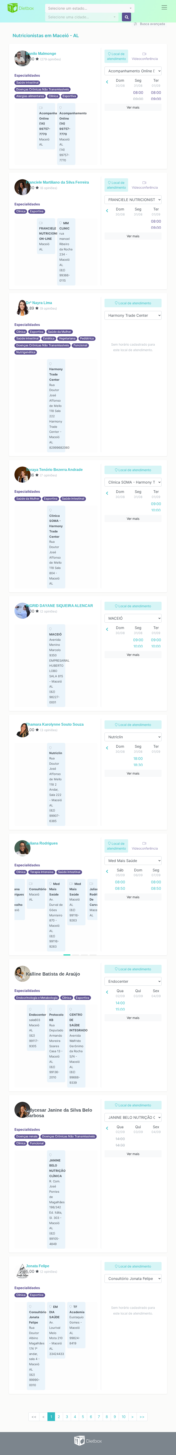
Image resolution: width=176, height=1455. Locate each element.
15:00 (120, 1009)
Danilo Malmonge (41, 54)
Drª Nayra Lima (39, 303)
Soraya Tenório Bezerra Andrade (54, 470)
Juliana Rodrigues (42, 843)
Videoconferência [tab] (145, 59)
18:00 (138, 758)
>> (142, 1416)
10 (124, 1416)
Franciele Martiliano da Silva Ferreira (57, 182)
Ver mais (133, 107)
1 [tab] (66, 954)
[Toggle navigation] (164, 7)
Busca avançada (152, 24)
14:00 (120, 1003)
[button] (90, 8)
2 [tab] (75, 954)
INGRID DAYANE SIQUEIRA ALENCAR (59, 606)
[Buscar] (126, 17)
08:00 (138, 92)
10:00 (156, 510)
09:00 (156, 99)
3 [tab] (84, 954)
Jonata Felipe (37, 1266)
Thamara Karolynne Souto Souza (55, 724)
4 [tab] (93, 954)
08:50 (120, 888)
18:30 (138, 765)
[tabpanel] (46, 126)
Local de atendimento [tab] (116, 56)
